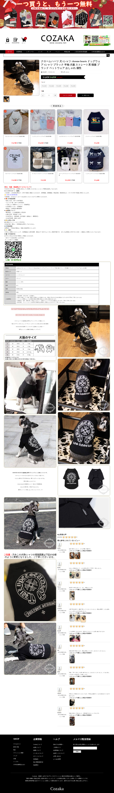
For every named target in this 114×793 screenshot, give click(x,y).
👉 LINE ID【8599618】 (11, 194)
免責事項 (35, 765)
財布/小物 (16, 747)
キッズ (49, 51)
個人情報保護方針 (38, 762)
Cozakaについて (37, 744)
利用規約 (35, 759)
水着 (14, 758)
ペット (57, 51)
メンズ (40, 51)
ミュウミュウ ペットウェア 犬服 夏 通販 (41, 136)
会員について (37, 747)
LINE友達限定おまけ (98, 51)
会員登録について (58, 750)
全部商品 (19, 51)
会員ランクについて (58, 753)
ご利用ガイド (57, 747)
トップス (15, 761)
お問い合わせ (66, 72)
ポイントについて (38, 756)
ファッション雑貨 (18, 752)
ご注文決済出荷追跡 (80, 51)
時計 (14, 750)
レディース (30, 51)
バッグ (15, 755)
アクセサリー (17, 744)
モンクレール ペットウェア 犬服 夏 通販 (15, 136)
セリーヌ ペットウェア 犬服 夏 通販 (14, 173)
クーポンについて (38, 753)
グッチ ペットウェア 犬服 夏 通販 (94, 136)
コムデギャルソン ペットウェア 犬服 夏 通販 (69, 136)
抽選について (37, 750)
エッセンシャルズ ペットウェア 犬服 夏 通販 (43, 173)
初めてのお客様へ (58, 744)
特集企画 (67, 51)
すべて (10, 51)
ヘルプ (56, 739)
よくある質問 (57, 759)
